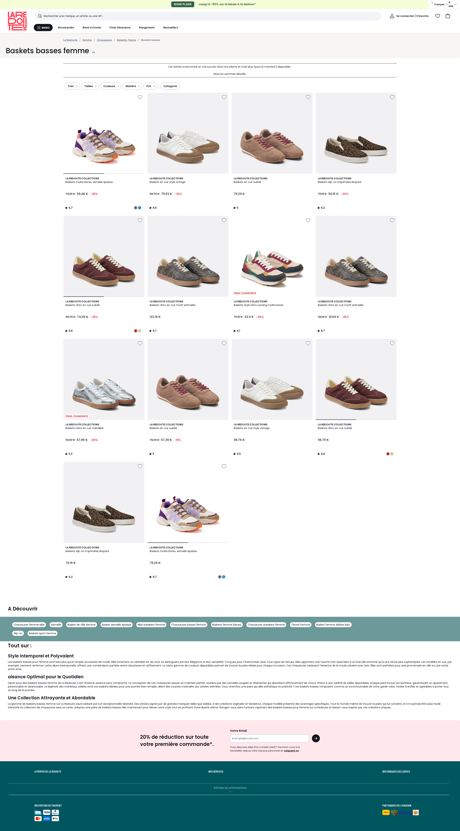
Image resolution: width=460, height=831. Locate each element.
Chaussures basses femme (188, 624)
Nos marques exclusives (396, 771)
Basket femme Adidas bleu (333, 624)
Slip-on (18, 633)
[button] (447, 16)
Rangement (147, 27)
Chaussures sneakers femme (266, 624)
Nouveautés (66, 27)
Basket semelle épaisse (116, 624)
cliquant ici (291, 750)
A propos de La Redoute (47, 771)
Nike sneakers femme (151, 624)
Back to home (92, 27)
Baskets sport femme (42, 633)
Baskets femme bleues (226, 624)
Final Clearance (120, 27)
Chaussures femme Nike (29, 624)
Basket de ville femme (82, 624)
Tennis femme (300, 624)
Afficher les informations (230, 788)
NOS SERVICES (215, 771)
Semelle (56, 624)
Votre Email (238, 731)
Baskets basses (150, 40)
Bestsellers (170, 27)
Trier (71, 86)
